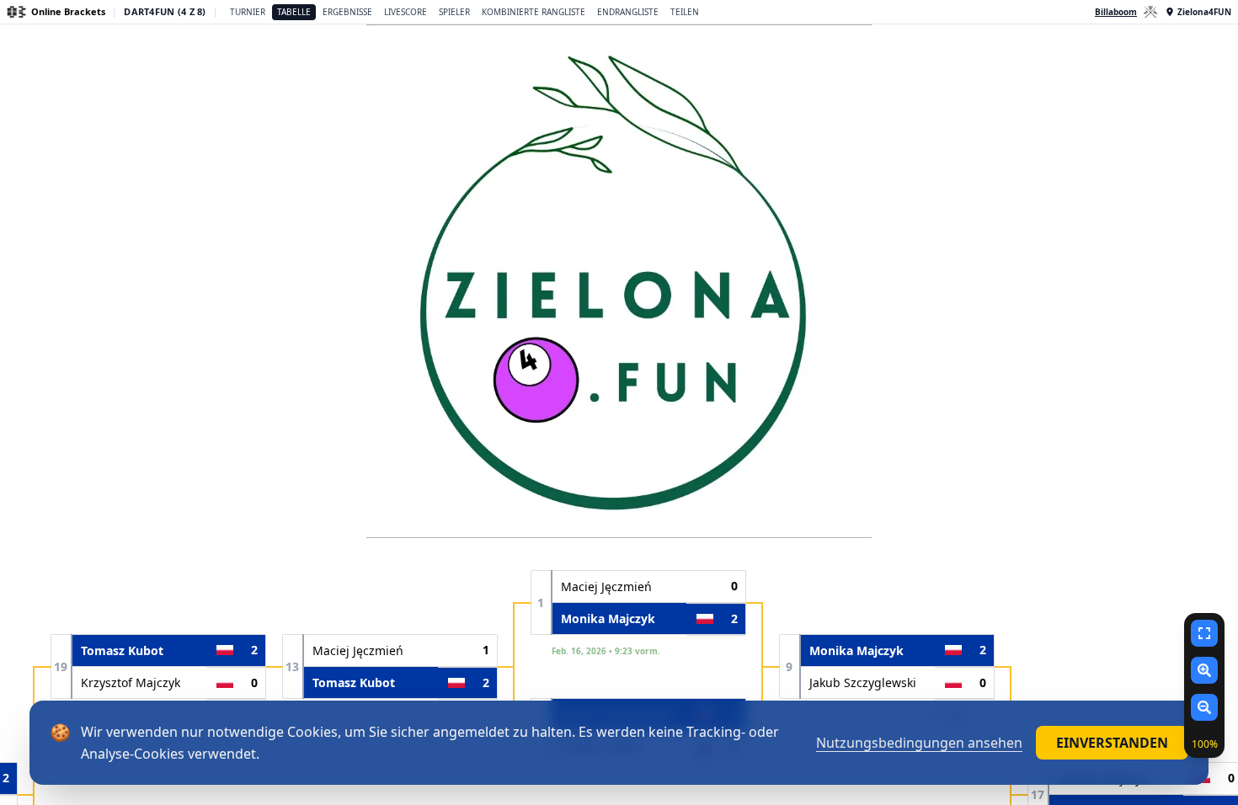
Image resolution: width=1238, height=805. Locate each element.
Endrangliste (628, 12)
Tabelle (294, 12)
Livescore (405, 12)
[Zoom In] (1204, 670)
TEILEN (684, 12)
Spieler (454, 12)
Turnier (247, 12)
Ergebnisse (347, 12)
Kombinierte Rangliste (533, 12)
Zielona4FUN (1204, 12)
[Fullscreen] (1204, 633)
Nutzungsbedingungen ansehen (919, 742)
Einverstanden (1112, 742)
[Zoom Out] (1204, 707)
